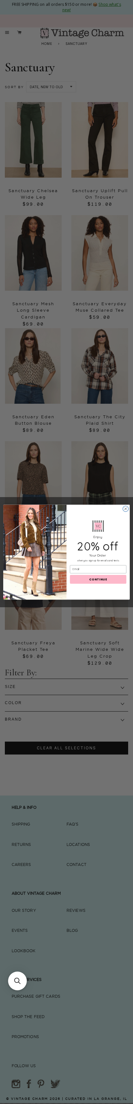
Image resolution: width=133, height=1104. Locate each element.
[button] (17, 981)
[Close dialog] (125, 509)
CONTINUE (98, 579)
